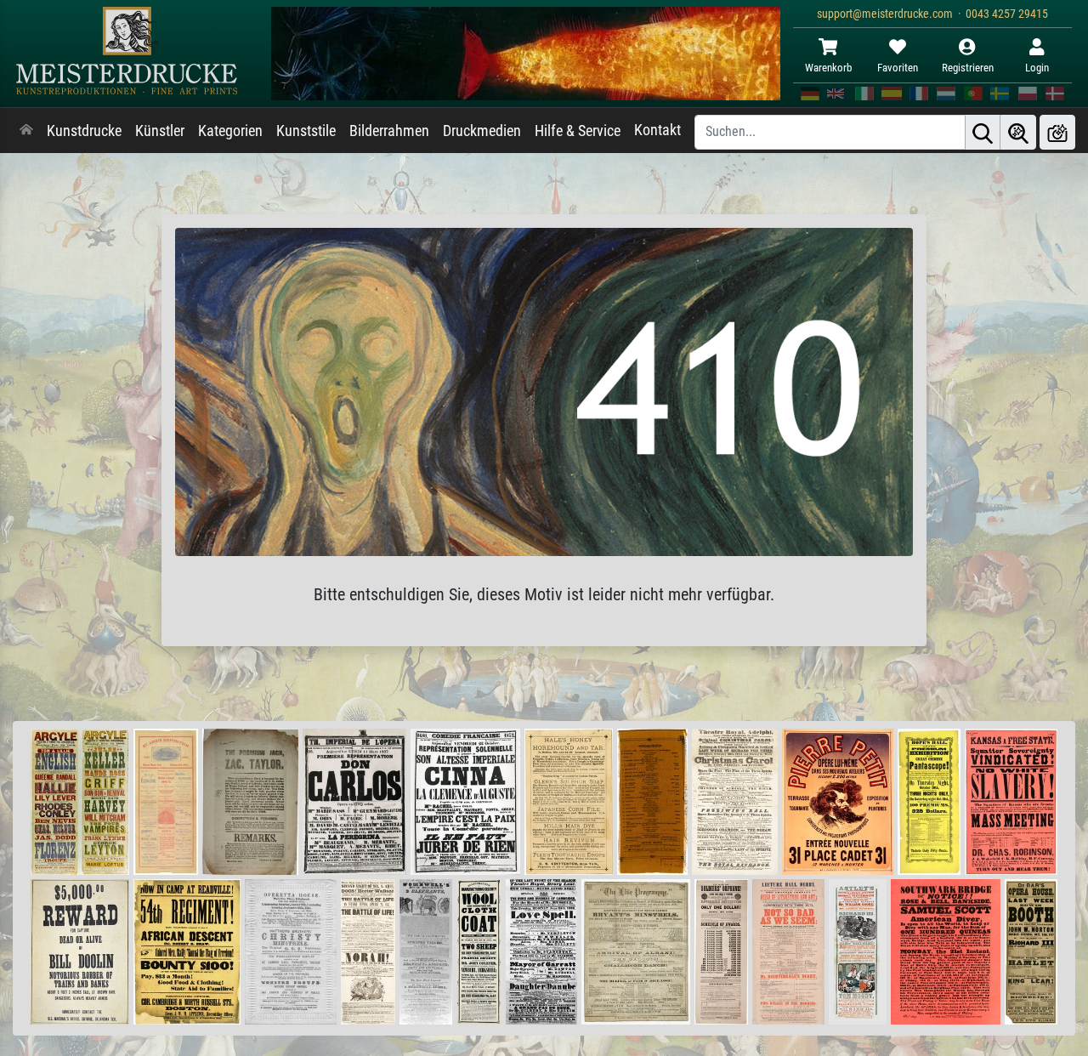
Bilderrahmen (389, 130)
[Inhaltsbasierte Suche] (1018, 132)
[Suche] (982, 132)
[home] (26, 131)
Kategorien (230, 130)
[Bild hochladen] (1057, 132)
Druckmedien (482, 130)
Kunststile (306, 130)
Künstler (159, 130)
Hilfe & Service (577, 130)
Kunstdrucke (84, 130)
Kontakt (657, 130)
